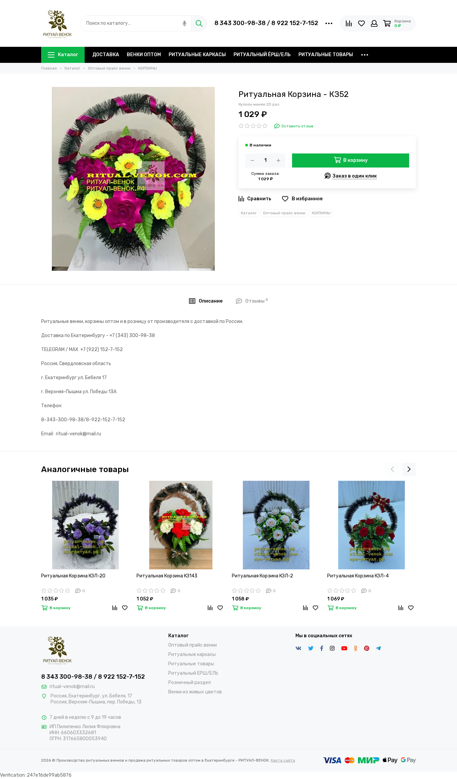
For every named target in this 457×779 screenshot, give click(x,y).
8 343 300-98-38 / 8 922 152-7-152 (266, 23)
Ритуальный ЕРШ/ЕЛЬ (193, 673)
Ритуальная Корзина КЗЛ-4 (358, 576)
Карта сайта (283, 760)
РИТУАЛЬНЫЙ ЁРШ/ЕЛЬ (262, 55)
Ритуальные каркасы (192, 654)
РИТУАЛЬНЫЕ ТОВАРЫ (325, 55)
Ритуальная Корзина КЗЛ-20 (73, 576)
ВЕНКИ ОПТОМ (144, 55)
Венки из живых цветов (195, 692)
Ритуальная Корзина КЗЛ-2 (262, 576)
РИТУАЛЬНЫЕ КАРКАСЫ (197, 55)
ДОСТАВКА (105, 55)
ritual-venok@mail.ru (72, 686)
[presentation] (392, 469)
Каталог (68, 55)
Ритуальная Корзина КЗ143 (166, 576)
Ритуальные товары (191, 664)
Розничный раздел (189, 682)
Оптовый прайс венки (284, 213)
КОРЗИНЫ (321, 213)
